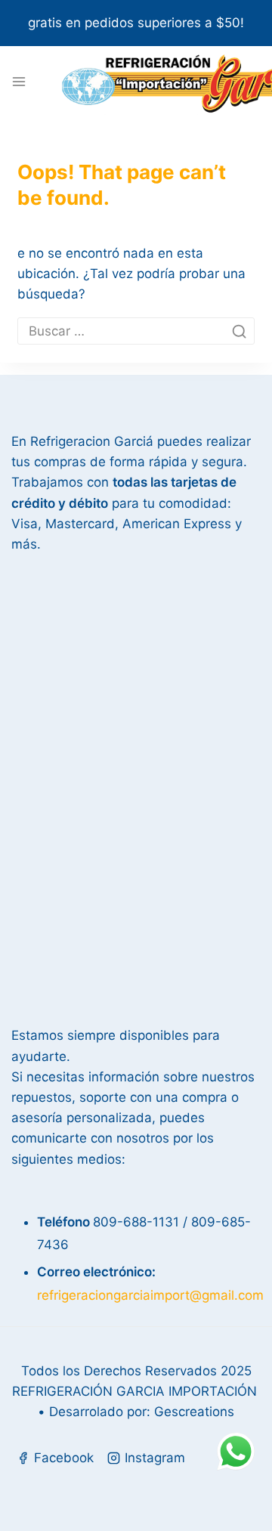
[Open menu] (18, 81)
